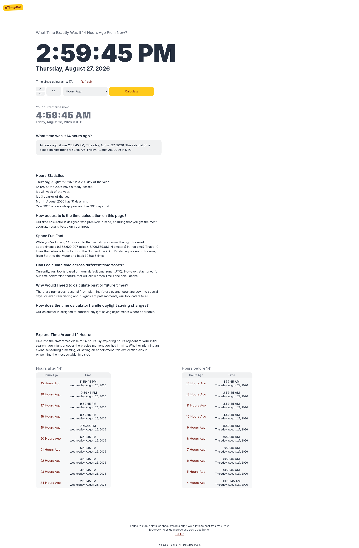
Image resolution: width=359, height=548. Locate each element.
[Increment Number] (40, 89)
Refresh (86, 81)
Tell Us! (179, 534)
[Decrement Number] (40, 94)
